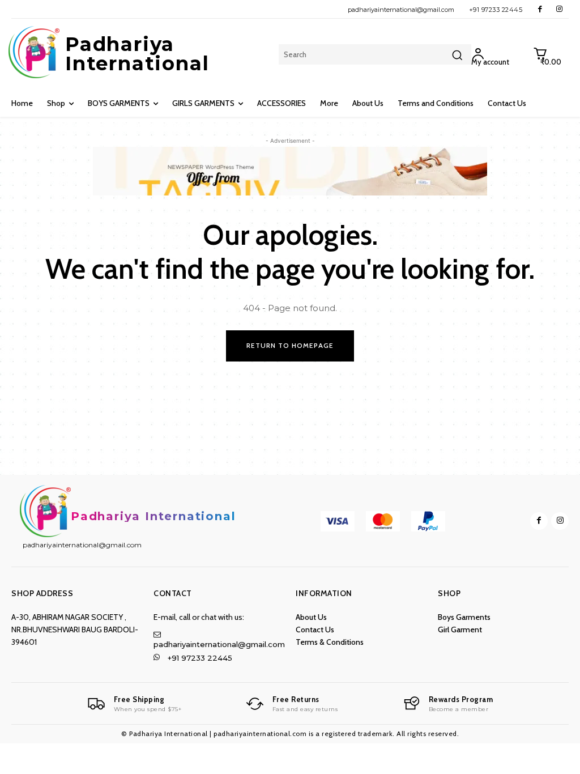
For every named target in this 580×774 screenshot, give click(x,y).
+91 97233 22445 (496, 10)
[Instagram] (559, 9)
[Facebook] (540, 9)
